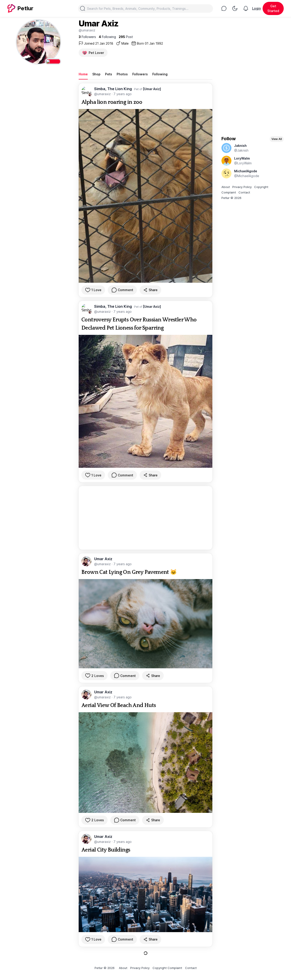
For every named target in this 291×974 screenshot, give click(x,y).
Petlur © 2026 (231, 198)
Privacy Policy (242, 187)
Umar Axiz (103, 559)
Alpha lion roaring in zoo (111, 102)
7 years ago (122, 94)
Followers (140, 74)
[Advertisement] (145, 518)
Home (83, 74)
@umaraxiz (103, 94)
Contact (244, 192)
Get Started (273, 8)
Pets (108, 74)
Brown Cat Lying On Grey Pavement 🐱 (129, 572)
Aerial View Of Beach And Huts (118, 705)
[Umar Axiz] (152, 89)
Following (160, 74)
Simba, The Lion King (113, 88)
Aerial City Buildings (105, 850)
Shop (96, 74)
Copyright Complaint (167, 968)
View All (276, 139)
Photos (122, 74)
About (225, 187)
